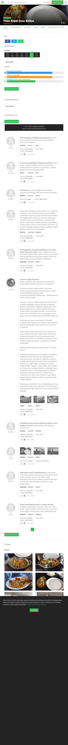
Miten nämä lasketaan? (13, 83)
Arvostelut (27, 27)
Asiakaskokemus (16, 27)
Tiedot (6, 27)
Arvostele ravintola (12, 89)
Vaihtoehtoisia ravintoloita (56, 27)
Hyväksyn (34, 610)
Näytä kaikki (9, 62)
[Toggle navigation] (3, 2)
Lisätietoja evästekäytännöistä (36, 604)
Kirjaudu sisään (57, 2)
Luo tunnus (47, 2)
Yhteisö (35, 27)
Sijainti (43, 27)
